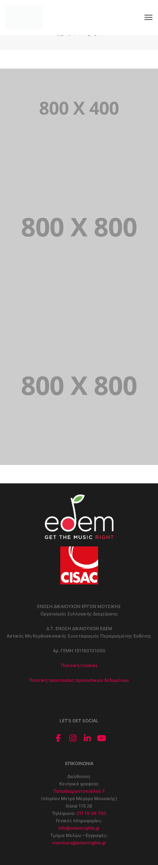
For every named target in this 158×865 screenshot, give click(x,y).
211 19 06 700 (91, 813)
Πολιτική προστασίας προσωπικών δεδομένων (79, 680)
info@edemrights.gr (79, 828)
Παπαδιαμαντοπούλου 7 (79, 791)
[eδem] (24, 17)
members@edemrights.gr (79, 842)
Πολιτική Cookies (79, 665)
